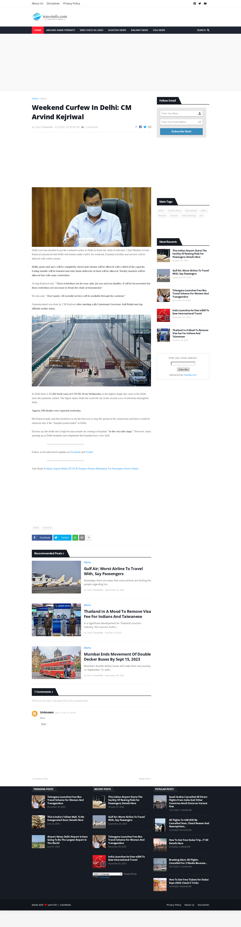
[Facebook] (140, 126)
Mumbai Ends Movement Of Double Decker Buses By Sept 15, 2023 (117, 656)
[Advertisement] (120, 62)
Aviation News (174, 210)
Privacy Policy (71, 3)
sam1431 (53, 904)
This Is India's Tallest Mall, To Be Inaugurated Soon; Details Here (65, 818)
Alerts (43, 98)
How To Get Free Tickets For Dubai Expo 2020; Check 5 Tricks (189, 881)
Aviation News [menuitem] (117, 30)
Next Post (144, 778)
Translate (104, 877)
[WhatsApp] (75, 538)
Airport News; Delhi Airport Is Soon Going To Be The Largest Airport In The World (67, 840)
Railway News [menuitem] (139, 30)
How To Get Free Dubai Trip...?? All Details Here (188, 841)
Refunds (162, 215)
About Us (37, 3)
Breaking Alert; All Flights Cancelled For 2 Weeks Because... (188, 861)
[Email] (149, 126)
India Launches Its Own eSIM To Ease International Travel (190, 312)
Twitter (89, 452)
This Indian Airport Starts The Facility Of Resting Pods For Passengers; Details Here (189, 253)
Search (201, 30)
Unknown (47, 712)
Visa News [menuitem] (159, 30)
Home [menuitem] (37, 30)
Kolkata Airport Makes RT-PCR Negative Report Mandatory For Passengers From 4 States (91, 468)
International (191, 210)
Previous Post (40, 778)
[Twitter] (145, 126)
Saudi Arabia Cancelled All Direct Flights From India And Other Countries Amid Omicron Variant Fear (188, 801)
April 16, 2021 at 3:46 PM (65, 712)
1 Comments (91, 127)
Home (35, 98)
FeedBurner (190, 374)
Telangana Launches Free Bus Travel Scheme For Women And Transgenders (190, 293)
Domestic (47, 527)
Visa (201, 215)
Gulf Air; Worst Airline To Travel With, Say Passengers (113, 571)
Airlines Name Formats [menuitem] (60, 30)
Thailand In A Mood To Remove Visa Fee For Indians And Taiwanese (117, 614)
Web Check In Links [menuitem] (91, 30)
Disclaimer (53, 3)
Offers (204, 210)
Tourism (174, 215)
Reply (43, 724)
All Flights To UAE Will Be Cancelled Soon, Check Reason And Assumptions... (189, 823)
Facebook (75, 452)
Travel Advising (189, 215)
